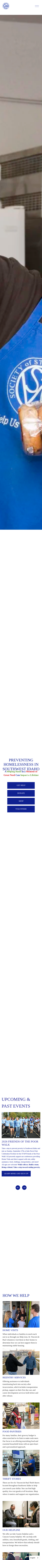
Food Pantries (12, 1431)
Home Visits (10, 1330)
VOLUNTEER (21, 809)
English (32, 1558)
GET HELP (21, 785)
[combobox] (34, 1558)
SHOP (21, 801)
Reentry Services (14, 1377)
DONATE (21, 793)
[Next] (24, 1187)
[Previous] (17, 1187)
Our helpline (11, 1530)
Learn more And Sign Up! (16, 1174)
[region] (21, 1151)
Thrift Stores (12, 1478)
